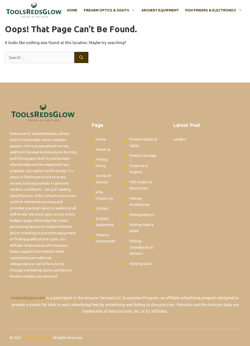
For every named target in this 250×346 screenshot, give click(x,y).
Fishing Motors (141, 215)
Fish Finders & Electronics (210, 10)
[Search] (81, 57)
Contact (102, 208)
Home (72, 10)
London (179, 139)
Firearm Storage (143, 155)
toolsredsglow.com (28, 298)
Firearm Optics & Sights (106, 10)
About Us (103, 149)
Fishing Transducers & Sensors (141, 247)
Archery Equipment (160, 10)
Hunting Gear (140, 264)
